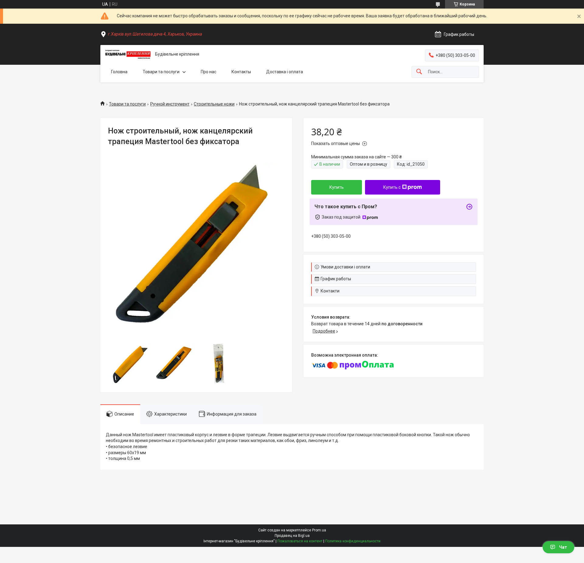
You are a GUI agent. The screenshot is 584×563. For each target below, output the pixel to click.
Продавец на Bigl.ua (292, 536)
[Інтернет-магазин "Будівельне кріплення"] (128, 54)
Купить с (392, 187)
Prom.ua (319, 530)
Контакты (241, 71)
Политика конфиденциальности (353, 541)
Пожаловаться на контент (299, 541)
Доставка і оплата (284, 71)
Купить (336, 187)
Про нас (208, 71)
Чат (563, 547)
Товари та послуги (161, 71)
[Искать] (419, 72)
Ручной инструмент (169, 104)
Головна (119, 71)
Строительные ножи (214, 104)
